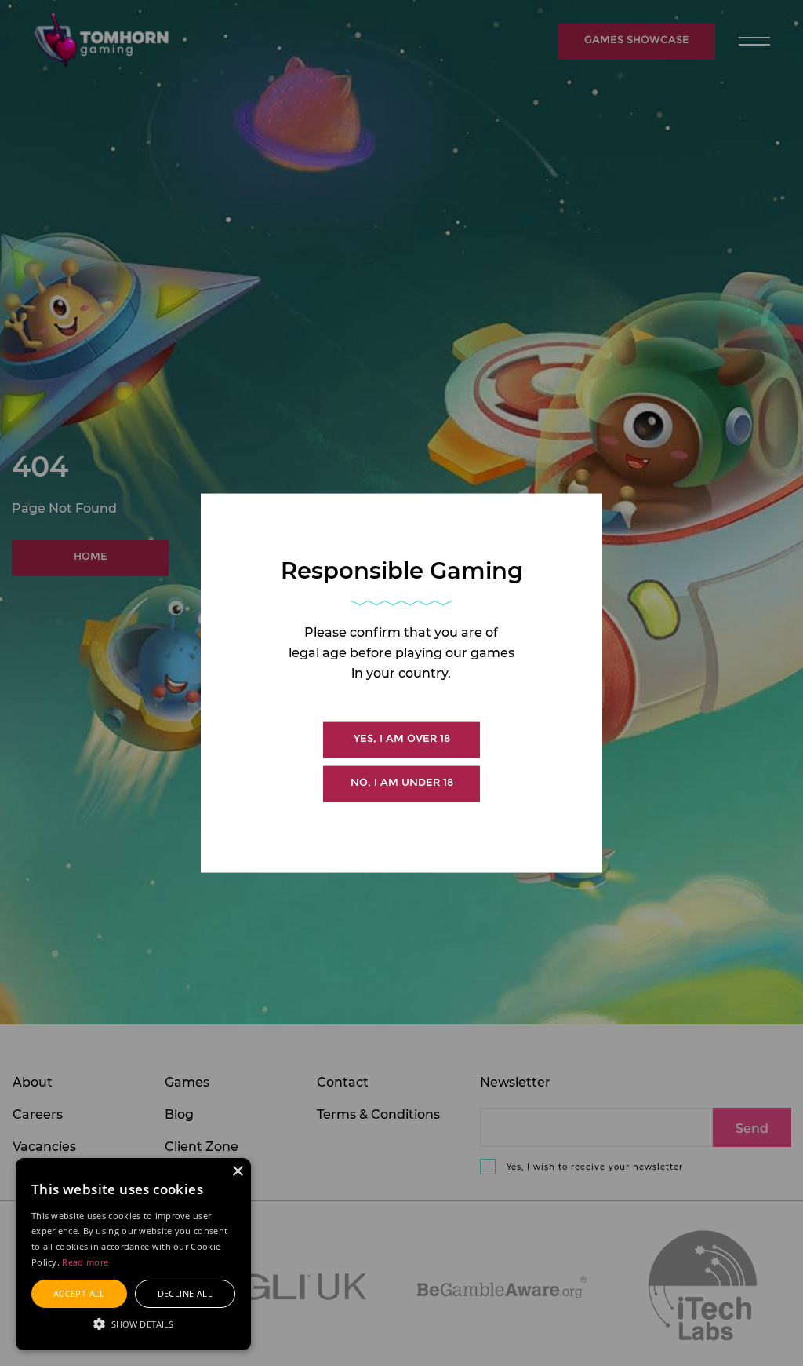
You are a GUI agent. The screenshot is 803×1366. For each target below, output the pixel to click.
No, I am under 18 (402, 782)
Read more (85, 1262)
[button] (133, 1323)
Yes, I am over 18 (402, 738)
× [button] (237, 1172)
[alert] (133, 1254)
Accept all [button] (79, 1293)
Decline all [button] (185, 1293)
